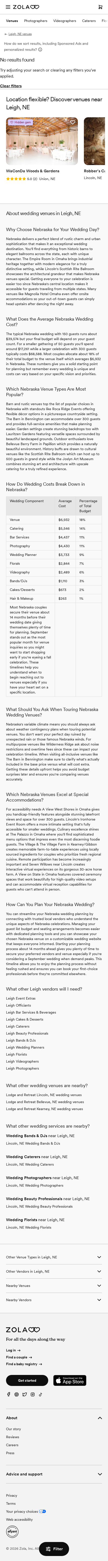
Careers (12, 1445)
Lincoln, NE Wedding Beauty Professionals (39, 1206)
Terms (11, 1503)
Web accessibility (19, 1519)
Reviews (12, 1437)
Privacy (11, 1495)
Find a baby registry (21, 1364)
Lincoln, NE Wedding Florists (28, 1227)
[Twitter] (24, 1395)
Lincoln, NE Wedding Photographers (34, 1185)
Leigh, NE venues (20, 34)
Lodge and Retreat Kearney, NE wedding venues (44, 1109)
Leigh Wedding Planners (25, 1047)
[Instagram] (32, 1395)
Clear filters (11, 86)
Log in (11, 1350)
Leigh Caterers (17, 1026)
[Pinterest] (16, 1395)
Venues (12, 21)
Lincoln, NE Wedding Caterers (30, 1164)
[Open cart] (100, 7)
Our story (13, 1429)
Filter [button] (58, 1548)
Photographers (35, 21)
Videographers (64, 21)
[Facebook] (8, 1395)
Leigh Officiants (18, 1005)
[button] (72, 122)
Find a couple (16, 1357)
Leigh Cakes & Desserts (24, 1019)
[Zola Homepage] (26, 7)
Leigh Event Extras (20, 998)
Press (10, 1453)
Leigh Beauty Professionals (27, 1033)
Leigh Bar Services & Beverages (31, 1012)
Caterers (89, 21)
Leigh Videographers (22, 1061)
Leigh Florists (16, 1054)
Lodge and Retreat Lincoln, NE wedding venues (44, 1095)
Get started (27, 1380)
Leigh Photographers (22, 1068)
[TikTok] (40, 1395)
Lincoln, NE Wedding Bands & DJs (33, 1143)
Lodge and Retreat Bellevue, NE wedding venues (45, 1102)
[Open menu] (8, 7)
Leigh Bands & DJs (21, 1040)
